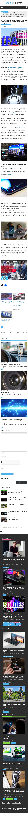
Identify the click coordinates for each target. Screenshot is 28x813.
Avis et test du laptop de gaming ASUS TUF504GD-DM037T (21, 332)
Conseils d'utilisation (8, 715)
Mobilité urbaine (6, 711)
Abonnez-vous (22, 482)
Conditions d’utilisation (16, 802)
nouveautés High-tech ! (16, 68)
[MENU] (27, 7)
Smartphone (18, 624)
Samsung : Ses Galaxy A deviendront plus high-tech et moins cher (6, 321)
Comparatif (12, 622)
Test (20, 625)
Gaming (4, 594)
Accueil (3, 802)
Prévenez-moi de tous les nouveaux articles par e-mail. (14, 471)
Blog (1, 326)
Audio (4, 799)
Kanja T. (5, 26)
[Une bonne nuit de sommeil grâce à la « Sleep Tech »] (6, 296)
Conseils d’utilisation (6, 743)
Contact (8, 802)
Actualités (4, 622)
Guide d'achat (6, 538)
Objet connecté (5, 567)
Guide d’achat (17, 622)
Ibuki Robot (15, 112)
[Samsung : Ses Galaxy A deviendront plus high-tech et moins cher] (6, 314)
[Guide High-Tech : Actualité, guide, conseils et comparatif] (2, 7)
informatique (9, 174)
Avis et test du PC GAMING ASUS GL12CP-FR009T (6, 332)
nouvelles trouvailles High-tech (17, 56)
